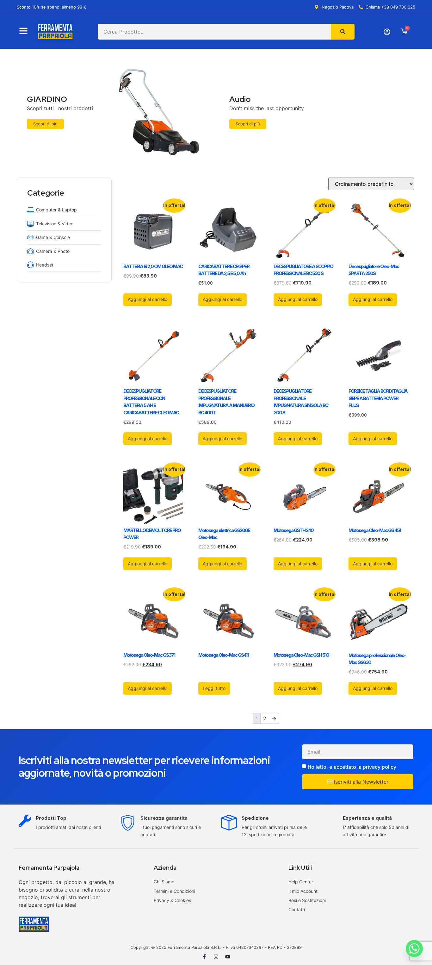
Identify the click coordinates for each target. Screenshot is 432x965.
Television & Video (54, 223)
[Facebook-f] (204, 957)
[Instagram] (216, 957)
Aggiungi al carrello (147, 299)
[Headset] (30, 264)
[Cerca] (343, 32)
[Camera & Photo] (30, 251)
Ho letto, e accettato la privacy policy (352, 767)
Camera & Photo (53, 251)
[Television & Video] (30, 223)
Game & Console (53, 237)
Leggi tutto (214, 688)
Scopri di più (45, 123)
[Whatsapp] (414, 948)
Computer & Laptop (56, 209)
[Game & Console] (30, 237)
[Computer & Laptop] (30, 209)
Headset (44, 264)
